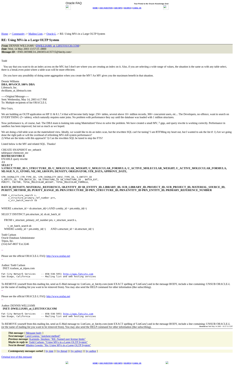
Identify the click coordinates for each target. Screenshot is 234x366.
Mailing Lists (35, 33)
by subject (76, 351)
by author (91, 351)
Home (4, 33)
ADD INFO (118, 8)
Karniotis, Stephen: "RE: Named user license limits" (57, 339)
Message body (34, 332)
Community (18, 33)
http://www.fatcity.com (78, 274)
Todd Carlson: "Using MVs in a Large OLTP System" (58, 342)
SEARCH (127, 8)
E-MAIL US (137, 8)
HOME (95, 8)
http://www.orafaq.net (58, 255)
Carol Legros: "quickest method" (42, 336)
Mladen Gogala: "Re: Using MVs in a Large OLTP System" (58, 345)
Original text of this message (16, 356)
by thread (62, 351)
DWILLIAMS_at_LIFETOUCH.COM (57, 45)
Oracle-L (51, 33)
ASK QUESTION (106, 8)
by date (49, 351)
